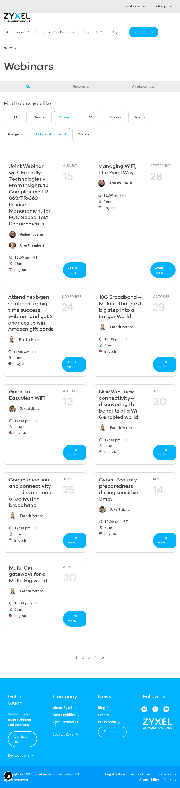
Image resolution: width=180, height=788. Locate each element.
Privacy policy (165, 774)
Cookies (169, 779)
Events (103, 715)
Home (8, 47)
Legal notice (115, 774)
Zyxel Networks (65, 722)
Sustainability (64, 715)
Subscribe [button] (112, 732)
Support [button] (93, 32)
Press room (107, 722)
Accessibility (149, 779)
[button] (115, 32)
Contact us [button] (20, 738)
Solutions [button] (45, 32)
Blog (101, 707)
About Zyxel (62, 707)
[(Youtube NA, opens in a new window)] (166, 709)
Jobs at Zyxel (63, 734)
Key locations (18, 755)
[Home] (17, 17)
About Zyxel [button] (18, 32)
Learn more (72, 269)
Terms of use (139, 774)
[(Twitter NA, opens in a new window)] (155, 709)
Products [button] (70, 32)
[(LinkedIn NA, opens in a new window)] (144, 709)
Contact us (144, 32)
